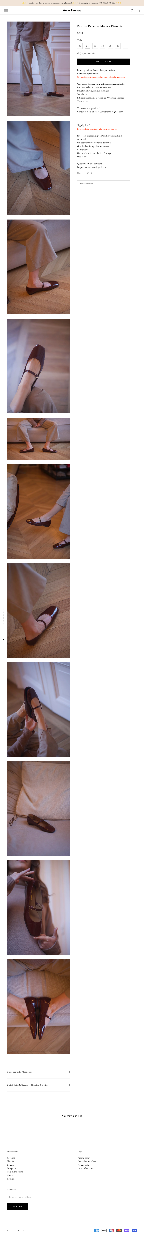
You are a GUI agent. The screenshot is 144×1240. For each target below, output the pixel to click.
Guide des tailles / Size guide (19, 1072)
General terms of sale (87, 1161)
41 (125, 45)
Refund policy (84, 1157)
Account (11, 1157)
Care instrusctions (15, 1171)
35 (80, 45)
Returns (10, 1164)
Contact (10, 1175)
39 (110, 45)
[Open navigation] (6, 10)
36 (87, 45)
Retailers (10, 1178)
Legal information (86, 1168)
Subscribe (17, 1206)
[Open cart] (138, 10)
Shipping (11, 1161)
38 (103, 45)
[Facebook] (84, 173)
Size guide (11, 1168)
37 (95, 45)
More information (86, 184)
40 (118, 45)
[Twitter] (88, 173)
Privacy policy (84, 1164)
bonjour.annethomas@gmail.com (108, 111)
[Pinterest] (91, 173)
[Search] (132, 10)
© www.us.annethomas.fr (15, 1231)
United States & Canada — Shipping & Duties (27, 1085)
